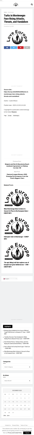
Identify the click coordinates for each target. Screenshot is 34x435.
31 (13, 412)
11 (17, 401)
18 (17, 405)
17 (13, 405)
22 (5, 409)
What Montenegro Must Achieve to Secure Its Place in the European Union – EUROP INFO (16, 211)
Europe (9, 115)
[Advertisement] (17, 67)
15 (5, 405)
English (7, 278)
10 (13, 401)
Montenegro (11, 12)
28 (28, 409)
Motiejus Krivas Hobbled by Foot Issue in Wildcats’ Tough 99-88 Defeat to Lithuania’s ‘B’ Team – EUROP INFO (17, 332)
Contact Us (8, 425)
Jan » (8, 415)
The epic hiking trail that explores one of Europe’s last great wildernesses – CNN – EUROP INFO (16, 265)
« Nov (4, 415)
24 (13, 409)
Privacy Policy (15, 425)
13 (25, 401)
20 (25, 405)
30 (9, 412)
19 (21, 405)
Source (14, 112)
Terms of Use (23, 425)
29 (5, 412)
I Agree (27, 432)
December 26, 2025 (9, 26)
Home (5, 12)
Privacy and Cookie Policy (15, 432)
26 (21, 409)
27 (25, 409)
